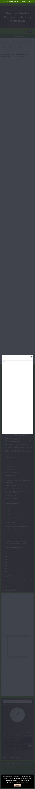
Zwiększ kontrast (27, 1)
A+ (15, 1)
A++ (18, 1)
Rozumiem (17, 785)
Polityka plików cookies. (21, 782)
